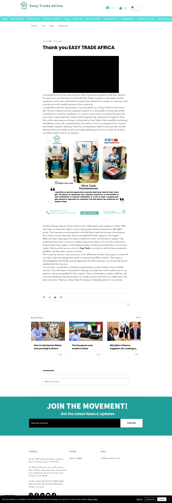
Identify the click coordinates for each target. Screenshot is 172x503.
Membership (63, 26)
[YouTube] (48, 495)
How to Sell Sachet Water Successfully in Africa (48, 347)
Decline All (150, 499)
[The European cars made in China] (86, 331)
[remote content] (86, 74)
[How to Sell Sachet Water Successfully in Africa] (48, 331)
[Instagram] (31, 495)
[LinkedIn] (42, 495)
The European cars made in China (82, 347)
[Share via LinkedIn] (55, 297)
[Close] (169, 499)
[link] (120, 7)
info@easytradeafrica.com (110, 458)
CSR (43, 26)
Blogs (52, 26)
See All (138, 317)
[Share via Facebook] (44, 297)
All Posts (34, 26)
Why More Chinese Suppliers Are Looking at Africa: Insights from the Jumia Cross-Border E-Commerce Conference (123, 347)
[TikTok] (54, 495)
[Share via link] (61, 297)
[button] (125, 8)
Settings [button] (139, 499)
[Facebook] (36, 495)
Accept (161, 499)
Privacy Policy (92, 499)
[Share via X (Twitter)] (49, 297)
